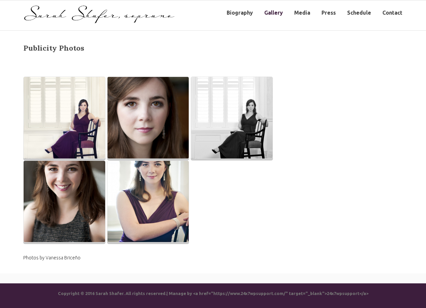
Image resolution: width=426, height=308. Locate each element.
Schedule (359, 13)
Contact (392, 13)
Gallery (273, 13)
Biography (240, 13)
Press (328, 13)
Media (302, 13)
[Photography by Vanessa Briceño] (64, 117)
